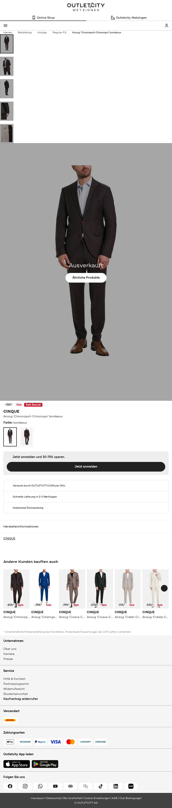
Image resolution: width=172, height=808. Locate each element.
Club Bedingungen (130, 798)
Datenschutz (53, 798)
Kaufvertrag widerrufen (20, 699)
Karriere (8, 654)
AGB (114, 798)
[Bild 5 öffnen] (6, 133)
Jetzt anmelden (86, 467)
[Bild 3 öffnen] (6, 88)
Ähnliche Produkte (86, 278)
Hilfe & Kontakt (14, 679)
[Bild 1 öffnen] (6, 43)
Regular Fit (59, 32)
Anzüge (42, 32)
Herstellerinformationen (21, 526)
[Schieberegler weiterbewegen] (164, 588)
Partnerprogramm (16, 684)
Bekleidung (25, 32)
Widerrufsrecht (14, 689)
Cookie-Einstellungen (97, 798)
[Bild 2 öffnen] (6, 66)
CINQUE (11, 411)
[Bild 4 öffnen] (6, 111)
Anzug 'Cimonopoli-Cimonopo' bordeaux (96, 32)
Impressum (37, 798)
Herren (7, 32)
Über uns (9, 649)
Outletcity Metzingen (86, 7)
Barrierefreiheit (72, 798)
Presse (8, 659)
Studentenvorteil (15, 694)
